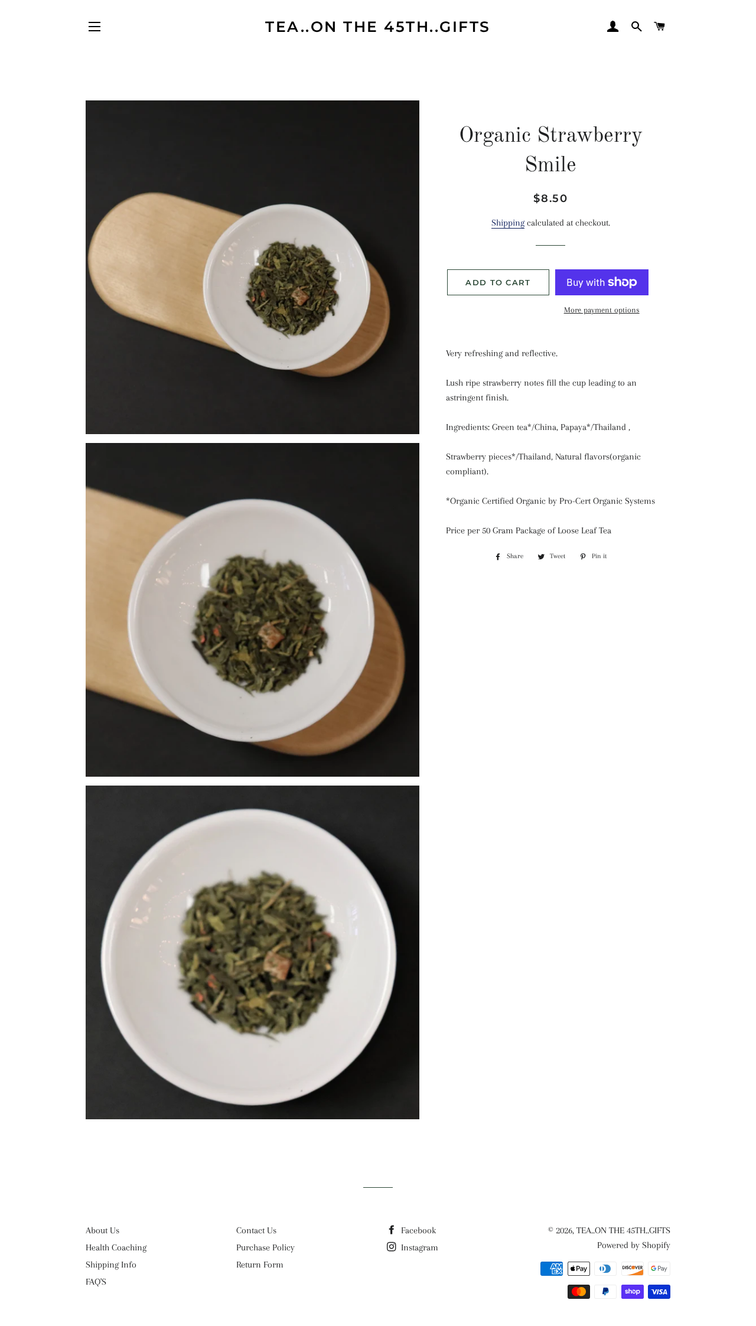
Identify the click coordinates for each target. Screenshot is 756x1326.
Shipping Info (111, 1264)
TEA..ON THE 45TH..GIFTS (378, 26)
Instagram (418, 1247)
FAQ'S (96, 1281)
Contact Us (256, 1230)
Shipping (507, 222)
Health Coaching (116, 1247)
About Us (102, 1230)
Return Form (260, 1264)
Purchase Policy (265, 1247)
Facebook (417, 1230)
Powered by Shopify (633, 1245)
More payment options (602, 309)
